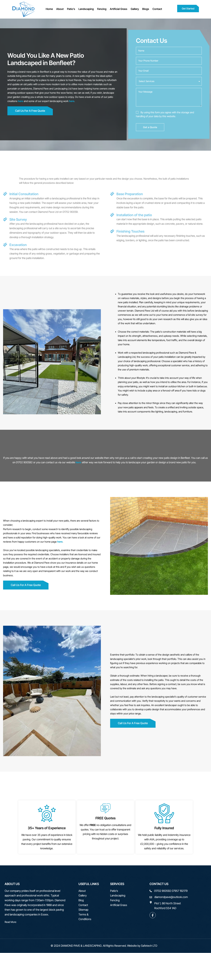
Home (49, 9)
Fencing (101, 9)
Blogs (145, 9)
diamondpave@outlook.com (171, 897)
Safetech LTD (149, 945)
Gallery (135, 9)
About (60, 9)
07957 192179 (180, 890)
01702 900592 (162, 890)
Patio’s (71, 9)
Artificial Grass (118, 9)
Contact (157, 9)
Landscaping (86, 9)
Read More (10, 921)
